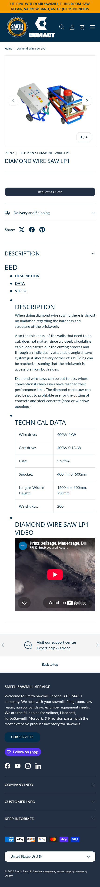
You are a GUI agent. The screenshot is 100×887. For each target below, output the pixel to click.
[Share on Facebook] (32, 230)
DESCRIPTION (27, 276)
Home (8, 48)
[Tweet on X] (22, 230)
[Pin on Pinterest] (42, 230)
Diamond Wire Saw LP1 (31, 48)
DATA (20, 283)
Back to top (50, 664)
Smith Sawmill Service (28, 871)
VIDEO (21, 290)
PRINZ (9, 153)
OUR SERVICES (22, 737)
